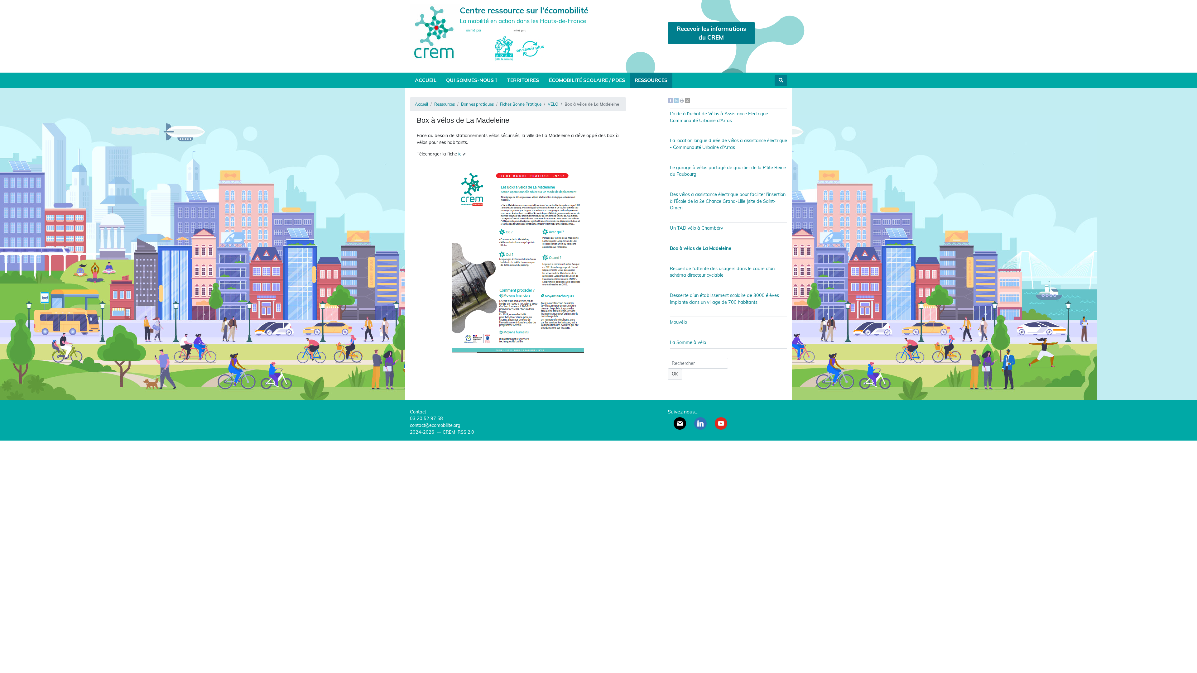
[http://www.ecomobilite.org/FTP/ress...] (518, 258)
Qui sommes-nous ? (471, 80)
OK (675, 374)
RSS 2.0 (465, 432)
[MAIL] (680, 423)
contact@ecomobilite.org (435, 425)
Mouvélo (678, 322)
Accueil (425, 80)
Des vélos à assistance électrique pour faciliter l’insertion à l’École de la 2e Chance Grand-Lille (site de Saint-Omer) (728, 201)
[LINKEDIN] (700, 423)
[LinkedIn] (676, 100)
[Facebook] (670, 100)
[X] (687, 100)
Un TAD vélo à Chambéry (696, 228)
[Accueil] (435, 31)
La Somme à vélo (688, 342)
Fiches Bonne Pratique (520, 104)
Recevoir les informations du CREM (711, 33)
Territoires (523, 80)
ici (460, 154)
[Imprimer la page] (681, 100)
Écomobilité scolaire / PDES (587, 80)
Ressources (651, 80)
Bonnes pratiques (477, 104)
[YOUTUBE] (721, 423)
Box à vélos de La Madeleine (700, 248)
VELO (553, 104)
